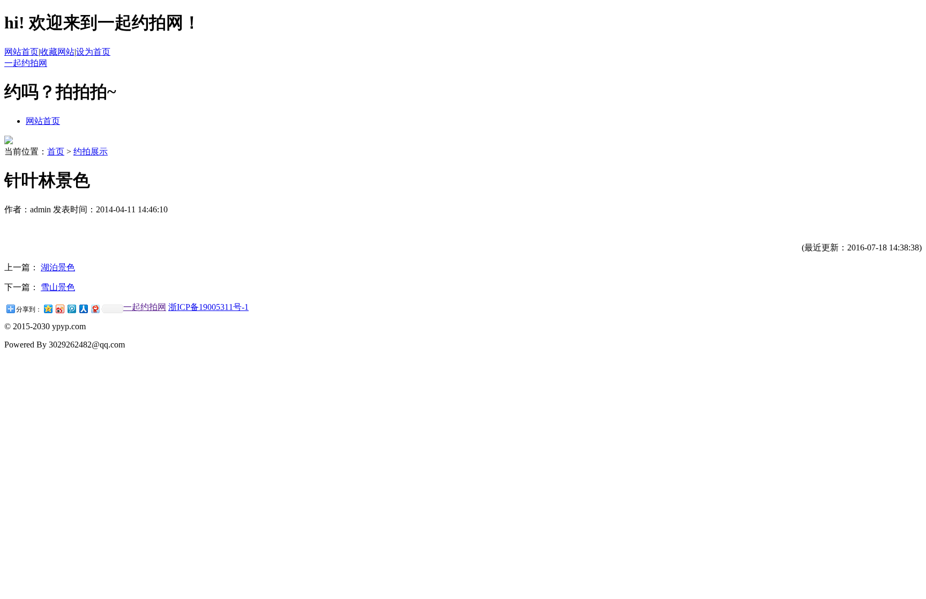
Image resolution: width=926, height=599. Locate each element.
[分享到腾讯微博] (71, 308)
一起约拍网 (25, 63)
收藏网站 (57, 51)
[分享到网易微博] (95, 308)
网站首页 (21, 51)
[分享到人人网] (83, 308)
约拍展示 (90, 151)
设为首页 (93, 51)
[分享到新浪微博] (59, 308)
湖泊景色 (58, 267)
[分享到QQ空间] (48, 308)
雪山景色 (58, 287)
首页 (55, 151)
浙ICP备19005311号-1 (208, 307)
